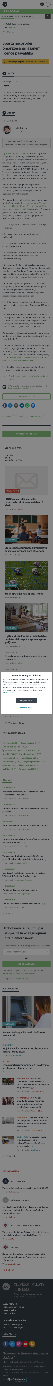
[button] (26, 708)
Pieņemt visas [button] (26, 700)
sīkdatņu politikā (9, 693)
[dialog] (26, 693)
